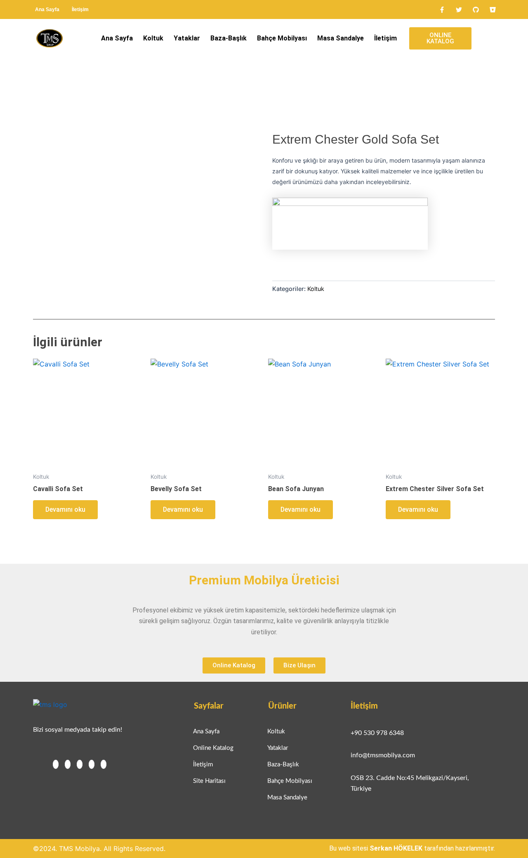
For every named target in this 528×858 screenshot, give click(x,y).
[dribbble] (91, 764)
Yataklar (187, 38)
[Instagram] (103, 764)
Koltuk (153, 38)
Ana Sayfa (47, 9)
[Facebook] (56, 764)
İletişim (80, 9)
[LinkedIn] (79, 764)
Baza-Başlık (228, 38)
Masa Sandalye (340, 38)
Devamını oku (65, 509)
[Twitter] (68, 764)
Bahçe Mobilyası (282, 38)
